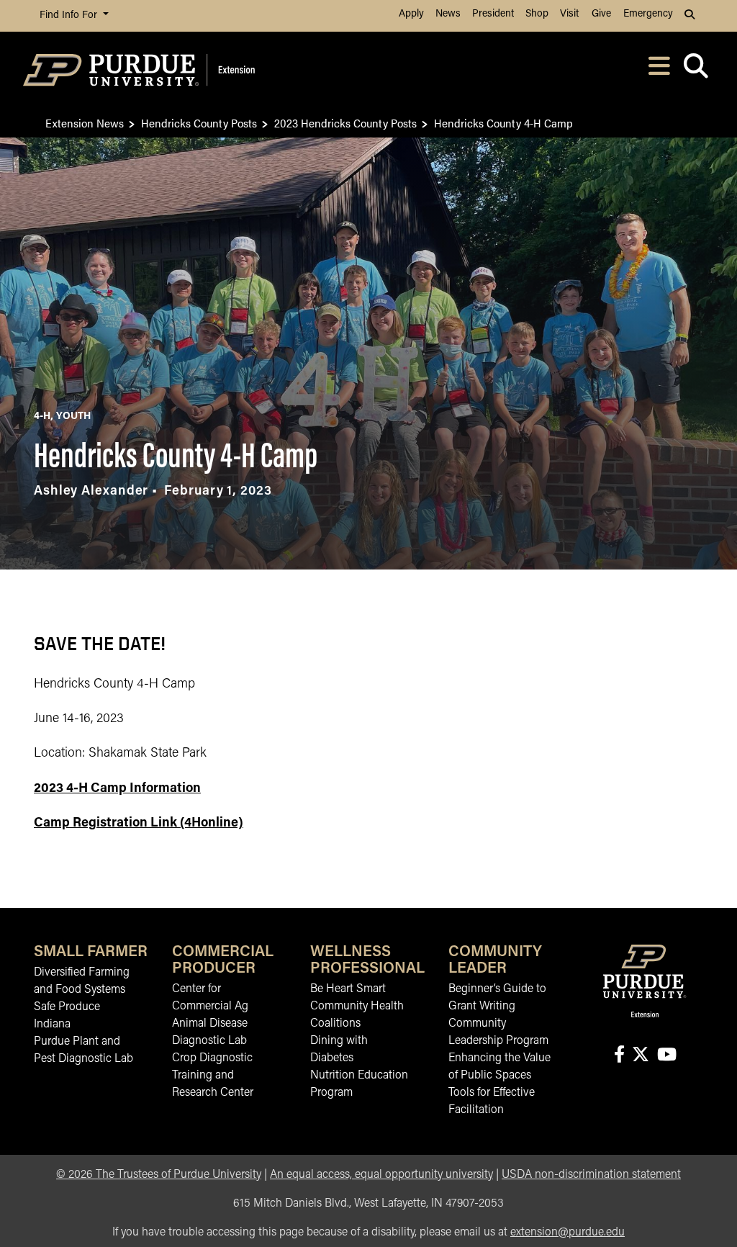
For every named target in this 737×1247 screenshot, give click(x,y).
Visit (569, 14)
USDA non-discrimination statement (591, 1175)
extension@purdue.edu (567, 1232)
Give (601, 14)
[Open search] (695, 70)
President (493, 14)
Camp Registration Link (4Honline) (138, 823)
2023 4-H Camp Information (117, 789)
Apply (411, 14)
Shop (536, 14)
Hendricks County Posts (199, 122)
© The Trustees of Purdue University (158, 1175)
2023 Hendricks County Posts (345, 122)
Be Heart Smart (348, 989)
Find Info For (70, 15)
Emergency (648, 14)
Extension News (84, 122)
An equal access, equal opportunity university (381, 1175)
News (448, 14)
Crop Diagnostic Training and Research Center (212, 1076)
